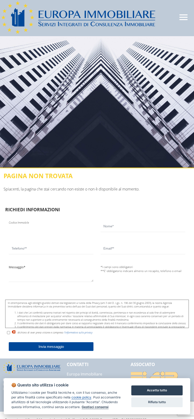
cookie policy (81, 397)
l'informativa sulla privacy (78, 332)
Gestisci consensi (95, 407)
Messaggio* (17, 267)
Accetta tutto (157, 390)
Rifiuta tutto (157, 402)
